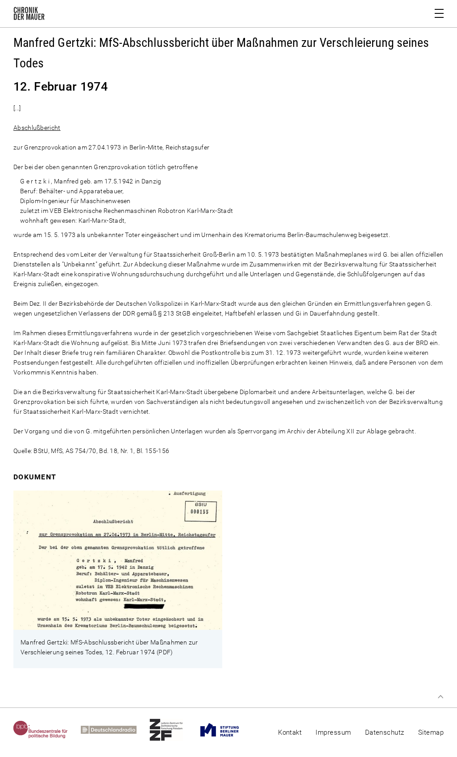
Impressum (333, 732)
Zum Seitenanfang (440, 697)
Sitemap (431, 732)
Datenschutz (384, 732)
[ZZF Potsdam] (173, 730)
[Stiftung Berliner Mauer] (226, 730)
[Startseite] (29, 15)
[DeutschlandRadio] (115, 730)
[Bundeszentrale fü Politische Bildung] (47, 730)
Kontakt (290, 732)
